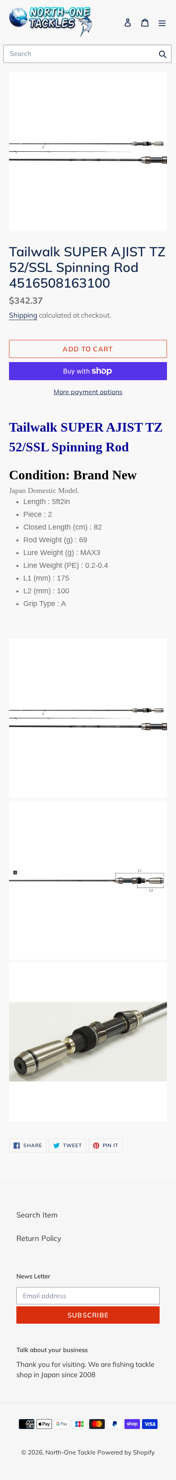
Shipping (23, 315)
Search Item (37, 1215)
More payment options (88, 392)
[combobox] (87, 54)
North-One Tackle (70, 1452)
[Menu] (162, 22)
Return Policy (38, 1238)
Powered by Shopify (126, 1452)
